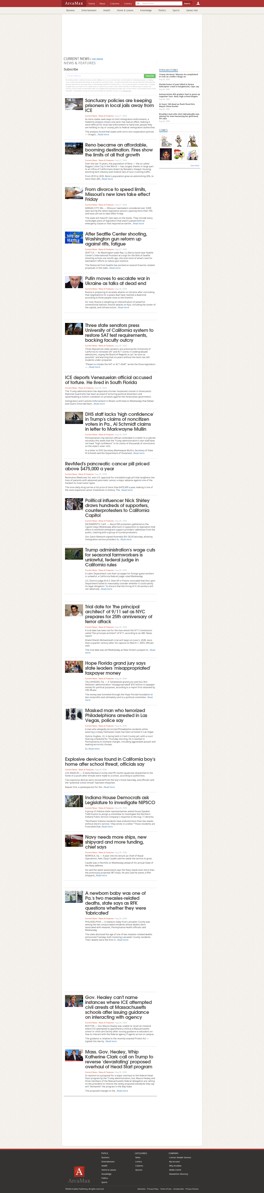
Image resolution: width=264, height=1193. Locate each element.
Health (106, 10)
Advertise (141, 1189)
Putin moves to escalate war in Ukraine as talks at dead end (117, 280)
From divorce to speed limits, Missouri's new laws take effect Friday (117, 193)
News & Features (106, 116)
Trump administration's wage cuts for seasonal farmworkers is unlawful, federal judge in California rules (120, 557)
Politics (162, 10)
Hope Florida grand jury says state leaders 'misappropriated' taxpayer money (117, 667)
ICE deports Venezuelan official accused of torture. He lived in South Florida (108, 379)
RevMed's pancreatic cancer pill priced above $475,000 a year (107, 466)
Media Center (175, 1170)
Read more (103, 134)
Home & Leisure (125, 10)
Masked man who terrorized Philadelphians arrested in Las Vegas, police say (116, 714)
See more (195, 165)
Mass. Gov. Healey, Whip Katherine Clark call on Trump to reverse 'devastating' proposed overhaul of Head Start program (119, 1059)
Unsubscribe (178, 1189)
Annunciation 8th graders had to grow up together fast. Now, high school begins (179, 95)
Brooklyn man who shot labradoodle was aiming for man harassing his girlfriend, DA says (179, 116)
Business (70, 10)
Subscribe (150, 76)
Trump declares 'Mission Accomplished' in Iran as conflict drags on (178, 75)
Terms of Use (165, 1189)
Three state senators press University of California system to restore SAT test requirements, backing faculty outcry (119, 332)
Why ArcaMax (175, 1165)
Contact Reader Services (180, 1157)
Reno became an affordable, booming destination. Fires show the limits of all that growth (119, 149)
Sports (176, 10)
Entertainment (89, 10)
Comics (138, 1161)
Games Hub (192, 10)
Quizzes (138, 1170)
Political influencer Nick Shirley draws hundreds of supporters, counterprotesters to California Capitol (117, 507)
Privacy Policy (152, 1189)
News (137, 1157)
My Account (174, 1161)
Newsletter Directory (178, 1174)
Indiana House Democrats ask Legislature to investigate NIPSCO (120, 799)
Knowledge (146, 10)
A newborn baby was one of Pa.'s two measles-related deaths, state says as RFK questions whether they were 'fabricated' (115, 902)
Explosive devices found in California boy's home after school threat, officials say (110, 761)
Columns (139, 1165)
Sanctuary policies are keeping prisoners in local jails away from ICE (119, 104)
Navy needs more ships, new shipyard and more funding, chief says (116, 841)
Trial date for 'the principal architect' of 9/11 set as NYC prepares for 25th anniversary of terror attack (118, 614)
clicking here (127, 91)
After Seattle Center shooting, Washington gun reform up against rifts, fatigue (116, 238)
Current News (91, 116)
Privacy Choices (192, 1189)
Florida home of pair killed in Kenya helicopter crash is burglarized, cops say (179, 85)
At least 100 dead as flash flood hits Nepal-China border (177, 105)
